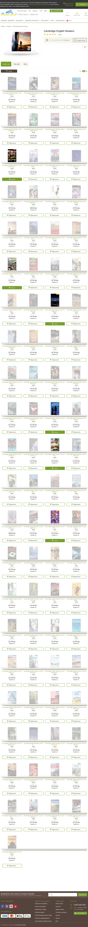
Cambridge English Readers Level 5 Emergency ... (55, 671)
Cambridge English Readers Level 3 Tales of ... (76, 419)
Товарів (66, 40)
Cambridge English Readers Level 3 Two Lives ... (12, 491)
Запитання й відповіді (41, 903)
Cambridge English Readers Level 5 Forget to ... (76, 671)
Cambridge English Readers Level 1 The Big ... (76, 202)
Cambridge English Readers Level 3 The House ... (33, 455)
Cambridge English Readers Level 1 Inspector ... (55, 166)
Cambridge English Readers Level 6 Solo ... (12, 816)
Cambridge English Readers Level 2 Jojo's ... (12, 310)
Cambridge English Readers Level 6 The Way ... (55, 816)
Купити (13, 179)
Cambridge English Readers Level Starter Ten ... (55, 93)
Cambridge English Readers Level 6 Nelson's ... (76, 780)
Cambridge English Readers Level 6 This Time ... (76, 816)
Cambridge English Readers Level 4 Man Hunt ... (12, 563)
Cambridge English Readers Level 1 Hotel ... (33, 166)
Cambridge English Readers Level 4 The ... (76, 563)
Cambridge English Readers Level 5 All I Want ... (33, 635)
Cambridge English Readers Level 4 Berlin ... (76, 491)
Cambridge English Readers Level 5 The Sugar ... (76, 708)
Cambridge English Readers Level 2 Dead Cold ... (55, 274)
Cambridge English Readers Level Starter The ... (76, 93)
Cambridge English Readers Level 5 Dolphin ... (76, 635)
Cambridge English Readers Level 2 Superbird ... (55, 310)
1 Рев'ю (60, 34)
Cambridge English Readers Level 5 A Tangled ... (12, 635)
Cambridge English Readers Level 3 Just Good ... (76, 382)
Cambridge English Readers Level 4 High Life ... (33, 527)
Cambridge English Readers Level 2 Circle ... (33, 274)
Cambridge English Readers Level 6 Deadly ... (76, 744)
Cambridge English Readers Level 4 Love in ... (76, 527)
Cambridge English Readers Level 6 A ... (33, 744)
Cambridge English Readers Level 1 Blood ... (76, 130)
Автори (58, 918)
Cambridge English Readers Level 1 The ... (12, 238)
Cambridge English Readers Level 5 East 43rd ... (33, 671)
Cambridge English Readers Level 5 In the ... (12, 708)
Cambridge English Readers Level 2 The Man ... (33, 346)
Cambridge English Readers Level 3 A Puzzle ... (12, 382)
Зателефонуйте (57, 10)
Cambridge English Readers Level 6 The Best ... (33, 816)
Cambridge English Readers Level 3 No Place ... (12, 419)
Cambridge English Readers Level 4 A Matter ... (55, 491)
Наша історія (59, 903)
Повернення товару (40, 909)
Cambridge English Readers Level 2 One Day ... (33, 310)
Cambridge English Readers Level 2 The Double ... (12, 346)
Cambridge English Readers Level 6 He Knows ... (33, 780)
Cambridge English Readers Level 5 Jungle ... (33, 708)
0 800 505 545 (80, 905)
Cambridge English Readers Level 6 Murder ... (55, 780)
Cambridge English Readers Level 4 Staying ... (55, 563)
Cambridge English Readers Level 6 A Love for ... (55, 744)
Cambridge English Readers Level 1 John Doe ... (76, 166)
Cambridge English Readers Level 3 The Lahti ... (76, 455)
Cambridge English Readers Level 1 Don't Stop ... (12, 166)
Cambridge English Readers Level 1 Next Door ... (33, 202)
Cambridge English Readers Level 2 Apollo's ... (76, 238)
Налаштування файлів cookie (43, 921)
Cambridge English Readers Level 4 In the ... (55, 527)
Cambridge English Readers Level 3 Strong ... (55, 419)
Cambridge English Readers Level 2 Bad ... (12, 274)
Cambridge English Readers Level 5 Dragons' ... (12, 671)
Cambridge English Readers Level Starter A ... (12, 93)
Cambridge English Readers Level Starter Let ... (33, 93)
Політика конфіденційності (42, 918)
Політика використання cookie (43, 915)
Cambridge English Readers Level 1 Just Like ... (12, 202)
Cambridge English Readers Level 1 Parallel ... (55, 202)
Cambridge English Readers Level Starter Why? (33, 130)
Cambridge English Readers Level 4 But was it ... (12, 527)
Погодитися (82, 4)
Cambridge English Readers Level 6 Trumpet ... (12, 852)
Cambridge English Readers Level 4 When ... (76, 599)
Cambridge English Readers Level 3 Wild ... (33, 491)
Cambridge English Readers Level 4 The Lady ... (33, 599)
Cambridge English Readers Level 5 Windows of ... (12, 744)
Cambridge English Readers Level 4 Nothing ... (33, 563)
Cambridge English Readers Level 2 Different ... (76, 274)
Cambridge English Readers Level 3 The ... (55, 455)
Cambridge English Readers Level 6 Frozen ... (12, 780)
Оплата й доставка (21, 10)
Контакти (58, 906)
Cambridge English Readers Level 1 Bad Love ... (55, 130)
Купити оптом (81, 40)
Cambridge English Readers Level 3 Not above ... (33, 419)
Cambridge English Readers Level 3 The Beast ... (12, 455)
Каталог (58, 915)
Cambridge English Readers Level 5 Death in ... (55, 635)
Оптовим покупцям (61, 912)
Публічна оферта (40, 912)
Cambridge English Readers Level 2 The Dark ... (76, 310)
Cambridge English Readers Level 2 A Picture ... (55, 238)
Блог (29, 10)
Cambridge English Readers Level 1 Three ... (33, 238)
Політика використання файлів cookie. (39, 4)
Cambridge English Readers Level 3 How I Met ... (55, 382)
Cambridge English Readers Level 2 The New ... (55, 346)
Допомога (35, 10)
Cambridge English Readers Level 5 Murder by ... (55, 708)
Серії (41, 10)
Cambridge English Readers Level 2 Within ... (76, 346)
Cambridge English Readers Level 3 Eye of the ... (33, 382)
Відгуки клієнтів (60, 909)
